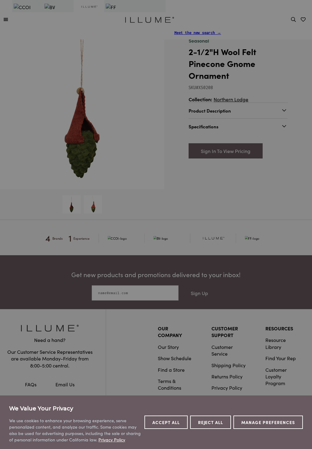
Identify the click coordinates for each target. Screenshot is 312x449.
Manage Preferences (268, 422)
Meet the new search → (197, 32)
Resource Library (275, 343)
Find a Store (171, 369)
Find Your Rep (280, 358)
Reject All (210, 422)
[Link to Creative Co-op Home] (50, 328)
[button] (6, 19)
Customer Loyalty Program (276, 376)
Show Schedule (174, 358)
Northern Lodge (231, 99)
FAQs (31, 384)
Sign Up (199, 293)
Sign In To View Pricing (225, 151)
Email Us (65, 384)
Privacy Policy (226, 387)
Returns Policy (227, 376)
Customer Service (222, 350)
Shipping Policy (228, 365)
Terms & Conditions (169, 384)
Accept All (166, 422)
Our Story (168, 346)
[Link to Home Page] (149, 19)
